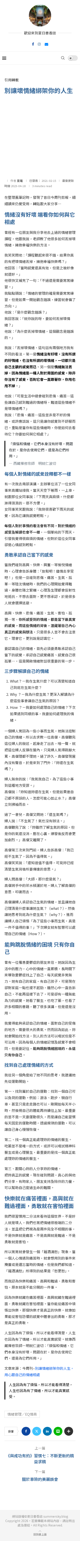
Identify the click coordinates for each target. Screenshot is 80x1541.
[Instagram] (39, 44)
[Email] (46, 44)
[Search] (63, 58)
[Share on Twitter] (36, 1431)
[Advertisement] (40, 136)
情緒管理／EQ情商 (22, 1414)
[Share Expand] (68, 1431)
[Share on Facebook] (26, 1431)
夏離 (20, 181)
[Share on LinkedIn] (47, 1431)
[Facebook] (33, 44)
